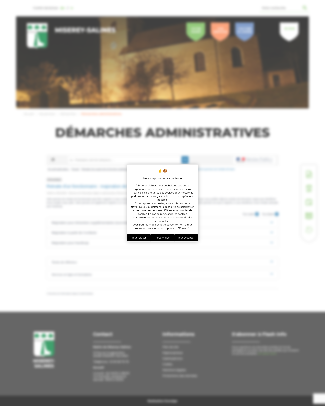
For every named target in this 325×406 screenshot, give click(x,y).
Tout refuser (139, 237)
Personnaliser (162, 237)
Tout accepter (186, 237)
